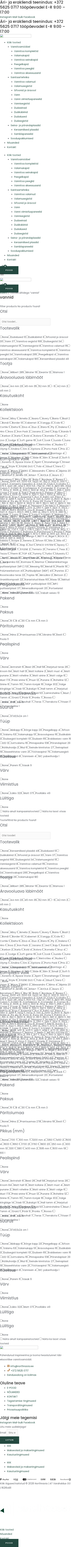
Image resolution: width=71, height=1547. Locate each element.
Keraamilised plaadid (26, 129)
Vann (17, 95)
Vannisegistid (22, 103)
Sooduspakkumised (22, 138)
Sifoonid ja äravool (25, 90)
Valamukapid (21, 55)
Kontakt (11, 147)
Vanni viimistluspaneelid (28, 99)
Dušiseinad (20, 108)
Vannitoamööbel (20, 46)
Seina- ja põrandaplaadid (25, 125)
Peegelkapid (21, 64)
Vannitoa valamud (25, 81)
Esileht (3, 292)
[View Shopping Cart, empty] (3, 266)
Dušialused (20, 116)
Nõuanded (13, 142)
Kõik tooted (14, 42)
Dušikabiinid (21, 112)
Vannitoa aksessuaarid (27, 73)
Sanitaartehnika (20, 77)
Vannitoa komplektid (26, 51)
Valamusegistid (23, 86)
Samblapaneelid (23, 134)
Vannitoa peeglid (24, 68)
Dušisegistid (21, 121)
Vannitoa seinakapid (26, 59)
